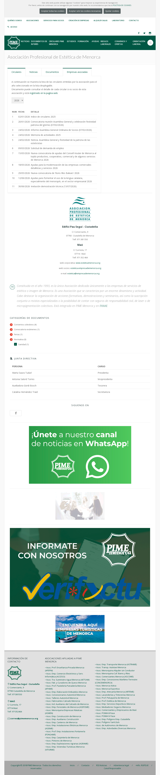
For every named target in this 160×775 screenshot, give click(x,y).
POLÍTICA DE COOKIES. (122, 5)
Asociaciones (32, 20)
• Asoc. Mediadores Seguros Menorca (113, 707)
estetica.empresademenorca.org (85, 268)
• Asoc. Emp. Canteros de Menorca (61, 722)
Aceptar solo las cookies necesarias (85, 11)
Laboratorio (118, 20)
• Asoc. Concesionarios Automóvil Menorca (65, 694)
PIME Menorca (34, 765)
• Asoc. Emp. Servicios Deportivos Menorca (115, 703)
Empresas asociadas (77, 71)
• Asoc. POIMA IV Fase (105, 716)
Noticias (33, 71)
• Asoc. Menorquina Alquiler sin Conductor (115, 670)
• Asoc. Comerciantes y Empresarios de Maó (116, 710)
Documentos (52, 71)
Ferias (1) (18, 334)
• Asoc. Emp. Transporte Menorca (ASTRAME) (116, 664)
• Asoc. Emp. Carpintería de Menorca (62, 737)
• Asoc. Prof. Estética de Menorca (110, 701)
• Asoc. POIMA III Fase (105, 713)
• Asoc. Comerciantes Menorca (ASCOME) (114, 676)
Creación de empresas (79, 20)
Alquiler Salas (101, 20)
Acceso (13, 27)
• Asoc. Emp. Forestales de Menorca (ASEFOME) (67, 707)
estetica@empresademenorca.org (83, 273)
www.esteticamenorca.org (88, 263)
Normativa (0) (20, 339)
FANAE (103, 306)
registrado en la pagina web (44, 93)
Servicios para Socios (53, 20)
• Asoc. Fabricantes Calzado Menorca (62, 701)
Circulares (16, 71)
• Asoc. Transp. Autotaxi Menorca (110, 667)
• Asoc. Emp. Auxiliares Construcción (62, 719)
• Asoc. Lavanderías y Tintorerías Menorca (115, 694)
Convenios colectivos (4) (25, 324)
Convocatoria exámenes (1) (26, 329)
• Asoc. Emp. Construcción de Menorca (63, 716)
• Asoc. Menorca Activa (105, 685)
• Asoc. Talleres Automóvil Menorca (61, 698)
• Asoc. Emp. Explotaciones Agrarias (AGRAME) (66, 743)
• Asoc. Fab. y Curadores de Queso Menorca (66, 682)
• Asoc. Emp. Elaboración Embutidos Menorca (66, 691)
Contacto (134, 20)
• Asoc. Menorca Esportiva (107, 688)
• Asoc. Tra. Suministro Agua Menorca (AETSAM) (67, 679)
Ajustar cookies (112, 11)
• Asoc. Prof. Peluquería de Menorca (112, 697)
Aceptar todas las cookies (52, 11)
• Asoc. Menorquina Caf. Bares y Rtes (112, 673)
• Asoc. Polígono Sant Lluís (107, 722)
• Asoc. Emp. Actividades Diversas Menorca (115, 728)
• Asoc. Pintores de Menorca (58, 740)
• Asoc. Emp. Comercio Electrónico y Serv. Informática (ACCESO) (64, 675)
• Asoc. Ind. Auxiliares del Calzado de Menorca (67, 704)
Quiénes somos (15, 20)
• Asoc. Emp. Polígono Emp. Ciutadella (112, 719)
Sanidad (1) (23, 344)
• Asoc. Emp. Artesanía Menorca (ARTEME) (114, 691)
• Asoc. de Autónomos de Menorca (111, 725)
